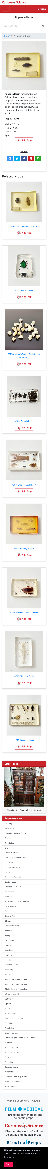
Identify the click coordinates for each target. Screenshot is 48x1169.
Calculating (9, 843)
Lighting (8, 945)
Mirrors (8, 975)
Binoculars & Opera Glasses (16, 833)
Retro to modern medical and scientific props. (24, 1116)
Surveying (9, 1062)
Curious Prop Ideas (12, 867)
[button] (24, 233)
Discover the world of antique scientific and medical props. (24, 1133)
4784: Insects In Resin (24, 740)
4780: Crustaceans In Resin (24, 485)
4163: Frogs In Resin (24, 421)
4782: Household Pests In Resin (24, 612)
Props (42, 9)
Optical (8, 1004)
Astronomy (9, 828)
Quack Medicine (11, 1033)
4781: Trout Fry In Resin (24, 548)
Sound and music (12, 1047)
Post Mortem (10, 1023)
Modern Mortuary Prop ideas (16, 984)
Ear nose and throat (13, 887)
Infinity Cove (10, 936)
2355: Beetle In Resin (24, 290)
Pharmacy (9, 1009)
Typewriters (9, 1072)
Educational (9, 892)
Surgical (8, 1057)
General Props (10, 916)
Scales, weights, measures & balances (20, 1038)
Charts (7, 848)
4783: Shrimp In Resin (24, 676)
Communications (11, 853)
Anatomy (8, 824)
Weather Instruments (13, 1082)
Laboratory (9, 940)
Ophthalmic (9, 999)
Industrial (8, 931)
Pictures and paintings (14, 1018)
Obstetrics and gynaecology (16, 989)
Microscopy (9, 970)
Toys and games (11, 1067)
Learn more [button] (9, 1157)
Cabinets (8, 838)
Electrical (8, 897)
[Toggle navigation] (6, 9)
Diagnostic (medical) (13, 877)
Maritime (8, 955)
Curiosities (9, 862)
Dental (7, 872)
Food (7, 911)
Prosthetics (9, 1028)
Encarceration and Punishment (17, 901)
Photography (10, 1013)
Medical (8, 960)
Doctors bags (10, 882)
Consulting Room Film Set (15, 858)
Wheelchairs (10, 1086)
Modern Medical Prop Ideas (16, 979)
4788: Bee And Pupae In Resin (24, 226)
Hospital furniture (12, 926)
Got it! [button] (8, 1164)
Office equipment (12, 994)
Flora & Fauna (10, 906)
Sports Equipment (12, 1052)
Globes (8, 921)
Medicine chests (11, 965)
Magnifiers (9, 950)
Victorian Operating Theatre (16, 1077)
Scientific (8, 1043)
